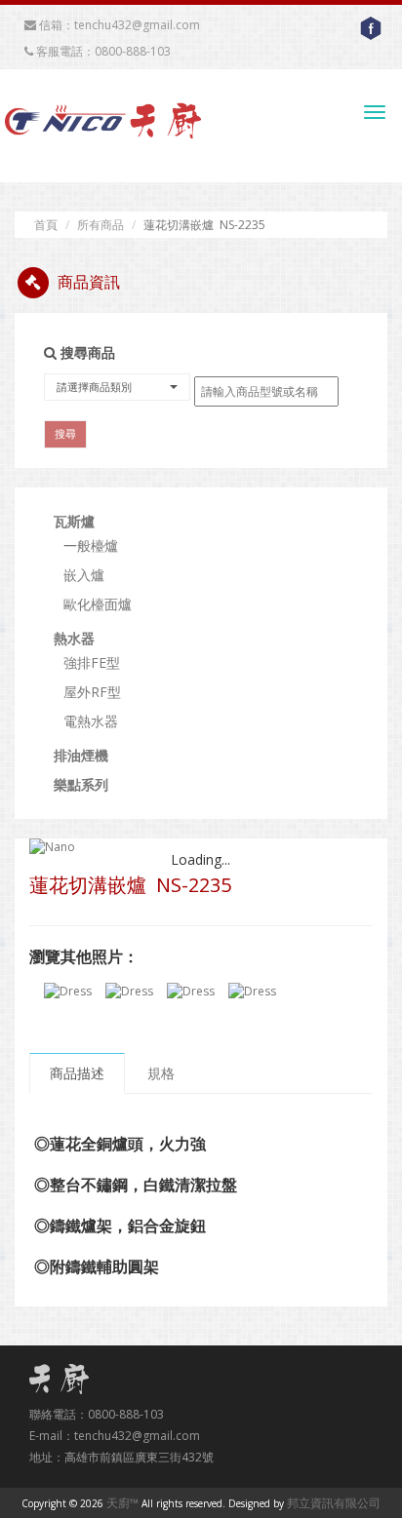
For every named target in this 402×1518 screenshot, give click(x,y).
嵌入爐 (83, 574)
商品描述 (77, 1073)
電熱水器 (90, 721)
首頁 (46, 224)
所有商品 (100, 224)
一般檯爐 (90, 545)
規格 (161, 1073)
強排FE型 (91, 662)
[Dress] (68, 990)
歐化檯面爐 (97, 604)
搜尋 (65, 433)
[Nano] (201, 846)
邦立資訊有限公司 (334, 1503)
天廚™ (122, 1503)
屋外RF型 (92, 691)
